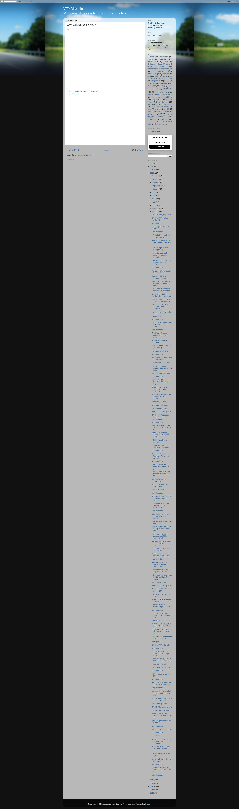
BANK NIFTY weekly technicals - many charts (161, 295)
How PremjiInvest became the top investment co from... (161, 529)
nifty (153, 97)
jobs (154, 86)
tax (168, 114)
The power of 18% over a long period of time (161, 571)
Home (105, 150)
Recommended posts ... (156, 35)
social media (158, 111)
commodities (152, 69)
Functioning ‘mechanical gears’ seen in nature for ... (161, 242)
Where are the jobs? (159, 621)
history (161, 78)
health (153, 78)
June (154, 196)
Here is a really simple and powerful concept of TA (162, 300)
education (152, 73)
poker (168, 99)
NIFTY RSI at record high (161, 373)
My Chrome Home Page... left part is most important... (161, 741)
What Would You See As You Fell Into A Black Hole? (161, 283)
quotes (169, 104)
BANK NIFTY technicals (161, 645)
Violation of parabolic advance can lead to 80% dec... (162, 368)
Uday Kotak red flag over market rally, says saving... (161, 516)
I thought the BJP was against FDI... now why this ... (161, 615)
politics (150, 102)
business (163, 66)
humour (169, 78)
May (154, 199)
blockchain (151, 64)
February (155, 209)
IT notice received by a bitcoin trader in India (160, 555)
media (159, 92)
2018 (152, 173)
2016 (152, 783)
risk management (163, 106)
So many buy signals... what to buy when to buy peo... (161, 715)
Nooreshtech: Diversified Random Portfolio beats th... (161, 770)
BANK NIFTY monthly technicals (160, 219)
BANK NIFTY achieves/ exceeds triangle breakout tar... (160, 417)
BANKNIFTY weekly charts (162, 707)
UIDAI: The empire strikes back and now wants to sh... (161, 693)
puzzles (150, 104)
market (157, 89)
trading (164, 119)
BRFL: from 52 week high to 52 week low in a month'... (161, 396)
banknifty (152, 61)
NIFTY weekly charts (159, 408)
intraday (151, 83)
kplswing (169, 86)
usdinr (149, 124)
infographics (155, 81)
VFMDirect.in (73, 9)
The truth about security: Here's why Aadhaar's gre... (161, 466)
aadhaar (76, 94)
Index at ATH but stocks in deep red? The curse (161, 446)
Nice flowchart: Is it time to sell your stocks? (161, 522)
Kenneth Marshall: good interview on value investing (160, 389)
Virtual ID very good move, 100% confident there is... (162, 660)
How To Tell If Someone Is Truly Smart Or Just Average (161, 382)
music (149, 94)
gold (156, 76)
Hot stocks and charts (160, 351)
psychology (163, 102)
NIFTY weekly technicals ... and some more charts (162, 290)
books (160, 64)
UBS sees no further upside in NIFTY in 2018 (162, 637)
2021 (152, 163)
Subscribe (160, 147)
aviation (150, 59)
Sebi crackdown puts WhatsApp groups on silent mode (160, 564)
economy (159, 71)
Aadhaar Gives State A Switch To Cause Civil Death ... (160, 435)
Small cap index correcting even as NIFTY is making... (161, 262)
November (156, 179)
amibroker (164, 57)
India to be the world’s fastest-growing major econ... (160, 654)
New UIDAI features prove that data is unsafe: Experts (161, 498)
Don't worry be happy (159, 402)
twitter (168, 121)
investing (164, 83)
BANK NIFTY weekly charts (162, 412)
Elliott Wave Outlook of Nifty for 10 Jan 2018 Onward (160, 631)
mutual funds (159, 94)
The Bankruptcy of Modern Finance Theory (162, 272)
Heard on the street (159, 664)
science (158, 109)
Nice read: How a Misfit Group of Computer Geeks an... (160, 307)
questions (159, 104)
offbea (160, 97)
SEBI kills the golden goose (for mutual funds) (162, 699)
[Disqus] (105, 119)
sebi (167, 109)
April (154, 202)
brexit (168, 64)
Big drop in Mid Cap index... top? (159, 480)
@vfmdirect (157, 28)
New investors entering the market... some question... (162, 314)
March (154, 205)
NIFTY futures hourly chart (161, 729)
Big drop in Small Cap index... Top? (160, 485)
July (154, 192)
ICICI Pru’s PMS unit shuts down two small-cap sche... (162, 324)
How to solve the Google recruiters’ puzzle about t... (161, 748)
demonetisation (166, 69)
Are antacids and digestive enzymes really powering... (161, 543)
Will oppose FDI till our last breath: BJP (162, 590)
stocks (151, 114)
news (170, 94)
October (155, 182)
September (156, 186)
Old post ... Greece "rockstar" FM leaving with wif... (160, 456)
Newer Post (73, 150)
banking (163, 59)
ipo (149, 86)
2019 (152, 170)
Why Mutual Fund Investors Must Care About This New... (162, 577)
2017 (152, 780)
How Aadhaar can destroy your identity (161, 347)
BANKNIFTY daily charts (161, 710)
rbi (152, 106)
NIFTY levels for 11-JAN (161, 667)
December (156, 176)
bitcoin (166, 61)
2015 (152, 786)
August (155, 189)
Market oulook (157, 223)
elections (166, 74)
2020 (152, 166)
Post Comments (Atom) (85, 155)
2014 (152, 790)
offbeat (169, 97)
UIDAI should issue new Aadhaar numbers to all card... (161, 474)
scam (149, 109)
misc (165, 92)
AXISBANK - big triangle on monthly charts (162, 358)
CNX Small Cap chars (160, 405)
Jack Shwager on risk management (160, 249)
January (155, 212)
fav (149, 76)
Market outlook (157, 232)
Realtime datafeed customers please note (161, 606)
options (156, 99)
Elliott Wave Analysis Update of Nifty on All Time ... (160, 335)
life (151, 89)
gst (171, 76)
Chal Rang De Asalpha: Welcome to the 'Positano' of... (160, 505)
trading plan (151, 121)
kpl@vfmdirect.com (160, 23)
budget (150, 66)
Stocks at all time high (160, 559)
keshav (161, 86)
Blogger (148, 804)
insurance (167, 81)
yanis (164, 124)
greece (165, 76)
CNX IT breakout (158, 490)
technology (152, 119)
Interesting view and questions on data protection (159, 255)
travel (160, 121)
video (156, 124)
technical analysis (156, 117)
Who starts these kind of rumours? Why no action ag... (161, 427)
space (167, 111)
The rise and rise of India (161, 363)
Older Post (137, 150)
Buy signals (156, 642)
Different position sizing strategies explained (160, 277)
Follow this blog (154, 131)
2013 (152, 793)
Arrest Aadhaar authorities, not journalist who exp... (162, 684)
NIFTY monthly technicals (161, 215)
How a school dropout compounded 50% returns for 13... (160, 536)
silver (149, 111)
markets (167, 88)
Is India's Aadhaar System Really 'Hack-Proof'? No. (161, 625)
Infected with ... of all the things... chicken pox (161, 236)
